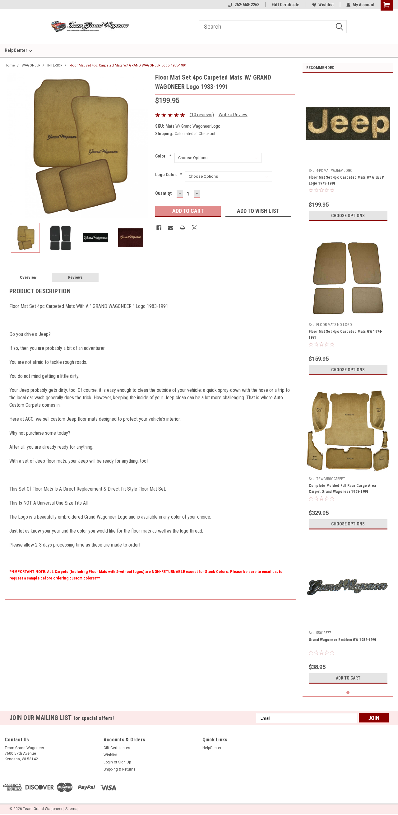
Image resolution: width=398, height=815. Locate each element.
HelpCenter (16, 50)
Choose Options (348, 215)
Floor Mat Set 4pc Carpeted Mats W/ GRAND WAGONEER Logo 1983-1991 (128, 65)
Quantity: (163, 193)
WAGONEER (31, 65)
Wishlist (326, 4)
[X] (194, 227)
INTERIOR (54, 65)
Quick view (348, 161)
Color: (163, 155)
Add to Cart (348, 677)
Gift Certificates (117, 748)
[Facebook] (158, 227)
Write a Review (233, 114)
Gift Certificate (285, 4)
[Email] (170, 227)
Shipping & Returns (120, 769)
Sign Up (124, 762)
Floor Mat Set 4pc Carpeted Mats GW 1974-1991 (346, 334)
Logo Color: (168, 174)
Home (10, 65)
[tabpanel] (348, 151)
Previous (11, 145)
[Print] (182, 227)
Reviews (75, 277)
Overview (28, 277)
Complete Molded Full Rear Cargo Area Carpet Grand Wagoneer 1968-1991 (342, 488)
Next (144, 145)
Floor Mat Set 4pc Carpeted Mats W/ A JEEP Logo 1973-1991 (346, 180)
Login (108, 762)
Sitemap (72, 809)
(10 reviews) (202, 114)
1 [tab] (348, 692)
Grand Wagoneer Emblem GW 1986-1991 (343, 640)
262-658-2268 (246, 4)
